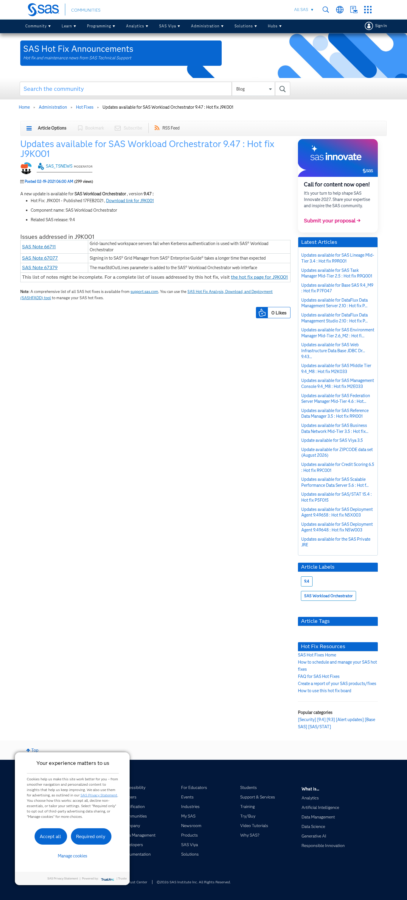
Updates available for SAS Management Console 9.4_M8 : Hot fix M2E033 (337, 383)
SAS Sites (368, 9)
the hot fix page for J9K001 (259, 277)
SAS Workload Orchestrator (328, 596)
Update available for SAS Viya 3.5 (332, 440)
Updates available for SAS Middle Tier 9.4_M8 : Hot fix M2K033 (336, 368)
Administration (205, 26)
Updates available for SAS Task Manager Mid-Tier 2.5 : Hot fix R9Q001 (336, 273)
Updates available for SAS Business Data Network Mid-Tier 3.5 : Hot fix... (334, 428)
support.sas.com (144, 291)
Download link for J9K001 (130, 200)
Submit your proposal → (332, 220)
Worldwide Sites (340, 9)
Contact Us (354, 9)
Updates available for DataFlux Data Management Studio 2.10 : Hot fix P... (334, 318)
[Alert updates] (350, 719)
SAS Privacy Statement (98, 795)
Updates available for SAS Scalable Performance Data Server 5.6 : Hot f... (335, 482)
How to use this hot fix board (324, 690)
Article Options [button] (52, 128)
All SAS (301, 9)
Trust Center (137, 882)
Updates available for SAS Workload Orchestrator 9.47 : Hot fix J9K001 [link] (167, 107)
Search (326, 9)
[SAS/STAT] (319, 726)
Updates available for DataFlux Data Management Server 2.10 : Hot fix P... (334, 303)
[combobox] (155, 89)
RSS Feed (171, 128)
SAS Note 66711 (39, 246)
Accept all (50, 836)
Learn (67, 26)
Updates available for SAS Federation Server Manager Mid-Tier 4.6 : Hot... (335, 398)
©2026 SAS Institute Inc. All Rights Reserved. (194, 882)
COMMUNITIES (85, 10)
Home (24, 107)
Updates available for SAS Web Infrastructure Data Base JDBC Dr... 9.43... (333, 350)
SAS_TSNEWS (59, 166)
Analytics (135, 26)
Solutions (243, 26)
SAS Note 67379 (40, 267)
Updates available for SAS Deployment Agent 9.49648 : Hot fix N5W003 (337, 527)
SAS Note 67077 (40, 258)
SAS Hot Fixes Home (317, 655)
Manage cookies (72, 856)
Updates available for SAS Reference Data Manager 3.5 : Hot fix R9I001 (335, 413)
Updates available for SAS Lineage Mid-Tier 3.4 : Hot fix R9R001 (337, 258)
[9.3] (331, 719)
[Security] (307, 719)
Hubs (273, 26)
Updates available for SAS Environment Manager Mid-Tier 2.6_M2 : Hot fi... (337, 333)
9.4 (306, 581)
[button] (262, 312)
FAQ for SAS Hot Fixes (319, 676)
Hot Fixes (85, 107)
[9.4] (321, 719)
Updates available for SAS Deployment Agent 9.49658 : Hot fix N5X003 (337, 512)
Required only (90, 836)
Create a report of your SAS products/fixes (337, 683)
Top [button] (34, 750)
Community (36, 26)
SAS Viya (167, 26)
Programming (99, 26)
